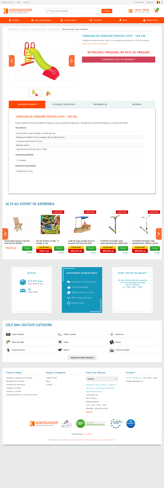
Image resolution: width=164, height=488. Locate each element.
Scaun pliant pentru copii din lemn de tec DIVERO (17, 242)
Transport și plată (13, 388)
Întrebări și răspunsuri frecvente (19, 378)
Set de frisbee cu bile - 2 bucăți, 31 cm (47, 242)
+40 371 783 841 (132, 285)
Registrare (150, 2)
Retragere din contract (15, 381)
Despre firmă (51, 378)
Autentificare (139, 2)
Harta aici (89, 412)
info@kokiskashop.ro (134, 381)
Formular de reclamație (15, 384)
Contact (26, 2)
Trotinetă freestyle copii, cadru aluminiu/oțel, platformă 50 (113, 242)
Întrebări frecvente (8, 2)
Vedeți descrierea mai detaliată (95, 44)
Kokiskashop (14, 29)
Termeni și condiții (13, 391)
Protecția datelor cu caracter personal (21, 395)
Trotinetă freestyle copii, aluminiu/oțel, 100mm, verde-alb (145, 242)
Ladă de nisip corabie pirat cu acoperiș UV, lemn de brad (81, 242)
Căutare (107, 11)
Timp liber (25, 29)
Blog (18, 2)
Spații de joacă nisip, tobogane (75, 29)
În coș (27, 248)
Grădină (89, 434)
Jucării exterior (54, 29)
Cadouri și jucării (39, 29)
